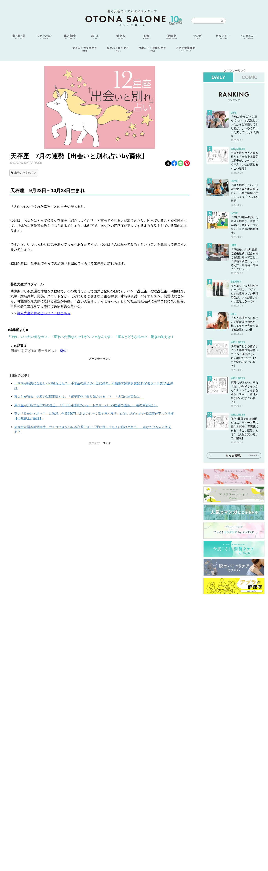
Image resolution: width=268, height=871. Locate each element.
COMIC (249, 77)
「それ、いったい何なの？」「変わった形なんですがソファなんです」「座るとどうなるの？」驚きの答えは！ (90, 337)
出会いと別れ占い (25, 172)
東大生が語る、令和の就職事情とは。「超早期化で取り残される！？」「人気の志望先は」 (78, 396)
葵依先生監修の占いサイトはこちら (43, 313)
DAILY (218, 77)
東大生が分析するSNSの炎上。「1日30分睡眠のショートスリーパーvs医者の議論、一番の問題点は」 (86, 405)
